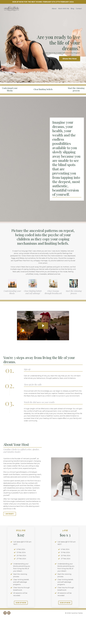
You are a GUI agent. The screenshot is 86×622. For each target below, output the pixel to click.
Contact (79, 9)
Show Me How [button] (70, 59)
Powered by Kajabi (77, 617)
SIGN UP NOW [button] (21, 602)
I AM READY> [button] (9, 514)
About (54, 9)
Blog (72, 9)
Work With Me (63, 9)
